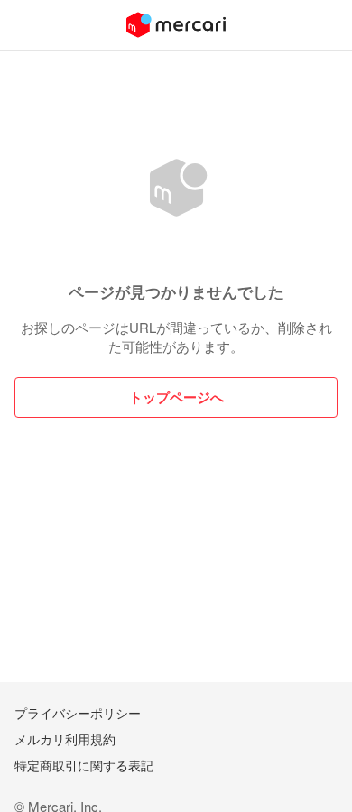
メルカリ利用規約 (65, 739)
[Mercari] (176, 25)
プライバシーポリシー (77, 713)
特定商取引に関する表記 (83, 765)
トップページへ (176, 397)
